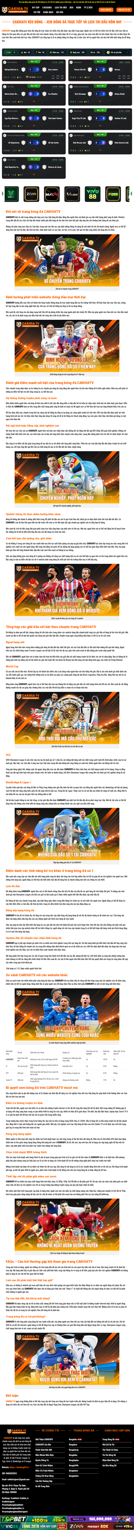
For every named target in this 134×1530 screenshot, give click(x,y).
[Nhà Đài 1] (100, 77)
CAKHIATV (6, 30)
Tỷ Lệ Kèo (88, 7)
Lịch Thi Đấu (61, 7)
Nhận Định (48, 12)
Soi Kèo (59, 12)
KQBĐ (78, 7)
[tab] (11, 52)
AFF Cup (35, 7)
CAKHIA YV (10, 1401)
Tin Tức (37, 12)
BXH (71, 7)
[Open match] (34, 70)
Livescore (47, 7)
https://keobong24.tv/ (19, 1467)
